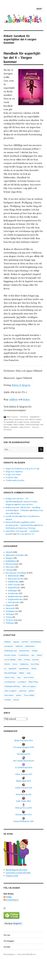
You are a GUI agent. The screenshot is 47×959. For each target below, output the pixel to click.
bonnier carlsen (10, 655)
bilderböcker (30, 646)
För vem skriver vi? (25, 534)
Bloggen (9, 558)
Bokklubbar (11, 561)
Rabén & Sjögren (21, 385)
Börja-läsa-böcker (16, 579)
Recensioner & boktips (16, 573)
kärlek (34, 668)
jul (5, 668)
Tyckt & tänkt (12, 620)
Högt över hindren (14, 472)
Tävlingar (10, 614)
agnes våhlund (9, 419)
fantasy (27, 659)
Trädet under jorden (15, 480)
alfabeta (7, 641)
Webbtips (10, 623)
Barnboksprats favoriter (16, 870)
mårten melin (9, 677)
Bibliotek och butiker (15, 555)
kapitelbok (12, 668)
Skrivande (10, 608)
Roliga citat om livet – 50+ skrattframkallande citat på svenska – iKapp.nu (22, 502)
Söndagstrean (12, 611)
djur (32, 655)
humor (15, 664)
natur (19, 677)
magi (28, 673)
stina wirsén (8, 695)
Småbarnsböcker (15, 596)
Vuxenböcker (14, 602)
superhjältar (14, 427)
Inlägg (8, 897)
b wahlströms (24, 655)
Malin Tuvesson (12, 417)
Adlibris (13, 399)
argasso (16, 641)
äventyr (16, 699)
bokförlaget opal (10, 650)
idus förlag (35, 664)
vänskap (7, 699)
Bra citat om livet (25, 504)
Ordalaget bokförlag (12, 686)
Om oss (7, 935)
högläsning (24, 664)
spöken (31, 690)
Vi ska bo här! (12, 477)
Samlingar (12, 591)
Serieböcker (13, 593)
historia (7, 664)
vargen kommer (24, 427)
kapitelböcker (24, 668)
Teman (9, 617)
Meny (39, 9)
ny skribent (22, 682)
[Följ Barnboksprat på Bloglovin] (23, 923)
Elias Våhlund (30, 419)
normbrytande (9, 682)
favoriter (35, 659)
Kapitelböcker (35, 417)
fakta (20, 659)
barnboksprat (36, 641)
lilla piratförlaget (10, 673)
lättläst (21, 673)
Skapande (10, 605)
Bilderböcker (14, 576)
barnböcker (8, 646)
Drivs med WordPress (26, 954)
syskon (18, 695)
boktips (34, 650)
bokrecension (19, 419)
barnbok (25, 641)
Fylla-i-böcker (14, 585)
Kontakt (7, 946)
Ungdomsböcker (15, 599)
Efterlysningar (12, 564)
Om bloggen (9, 940)
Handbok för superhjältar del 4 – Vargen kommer (22, 57)
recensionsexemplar (32, 424)
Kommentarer (12, 900)
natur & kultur (29, 677)
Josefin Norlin (12, 516)
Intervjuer (10, 567)
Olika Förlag (33, 682)
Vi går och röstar (13, 474)
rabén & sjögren (18, 424)
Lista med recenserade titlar (18, 873)
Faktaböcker (13, 582)
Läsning (9, 570)
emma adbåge (10, 659)
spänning (22, 690)
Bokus (26, 399)
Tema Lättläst (29, 695)
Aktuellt (9, 552)
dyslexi (39, 655)
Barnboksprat (9, 954)
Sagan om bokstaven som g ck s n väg (22, 469)
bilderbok (19, 646)
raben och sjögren (29, 686)
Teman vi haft (12, 876)
